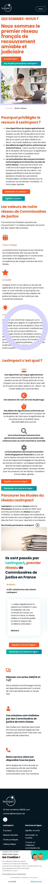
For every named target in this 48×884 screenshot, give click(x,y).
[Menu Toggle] (45, 5)
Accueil (9, 108)
